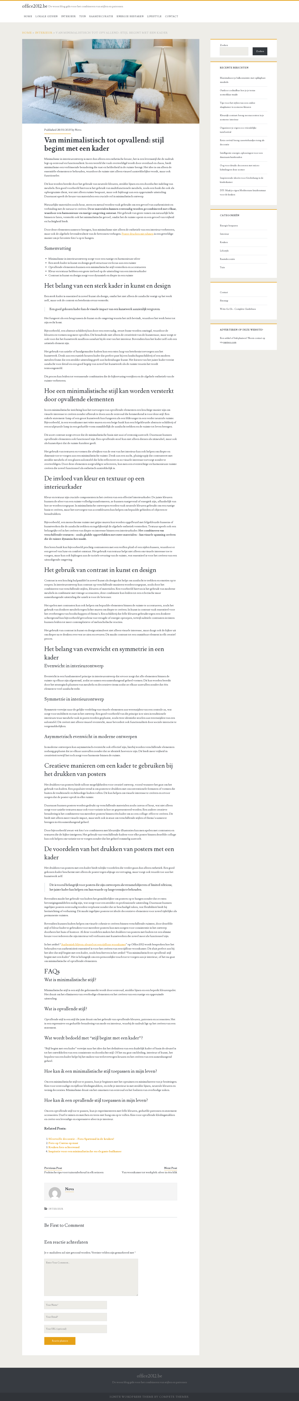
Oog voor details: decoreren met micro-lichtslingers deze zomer (240, 167)
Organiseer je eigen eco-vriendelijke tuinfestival (238, 130)
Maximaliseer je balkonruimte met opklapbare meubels (243, 80)
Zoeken (224, 45)
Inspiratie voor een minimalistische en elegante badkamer (84, 1151)
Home (28, 16)
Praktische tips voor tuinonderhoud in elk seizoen (73, 1172)
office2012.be (34, 6)
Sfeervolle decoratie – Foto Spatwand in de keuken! (81, 1139)
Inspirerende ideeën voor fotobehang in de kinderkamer (241, 180)
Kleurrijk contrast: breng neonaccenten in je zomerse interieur (242, 117)
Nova (78, 130)
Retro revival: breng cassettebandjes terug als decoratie (242, 142)
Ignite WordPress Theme (131, 1397)
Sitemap (224, 300)
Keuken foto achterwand (64, 1147)
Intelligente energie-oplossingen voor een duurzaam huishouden (241, 155)
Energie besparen (130, 16)
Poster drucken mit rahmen (137, 234)
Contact (171, 16)
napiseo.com (229, 342)
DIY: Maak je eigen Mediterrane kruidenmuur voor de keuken (243, 192)
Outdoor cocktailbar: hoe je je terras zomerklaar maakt (237, 92)
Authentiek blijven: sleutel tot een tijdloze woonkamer (93, 944)
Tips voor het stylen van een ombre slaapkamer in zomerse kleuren (237, 105)
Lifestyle (154, 16)
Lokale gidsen (46, 16)
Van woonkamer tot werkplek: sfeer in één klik (149, 1172)
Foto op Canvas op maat (63, 1143)
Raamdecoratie (101, 16)
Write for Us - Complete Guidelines (238, 309)
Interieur (68, 16)
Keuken (224, 242)
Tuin (82, 16)
